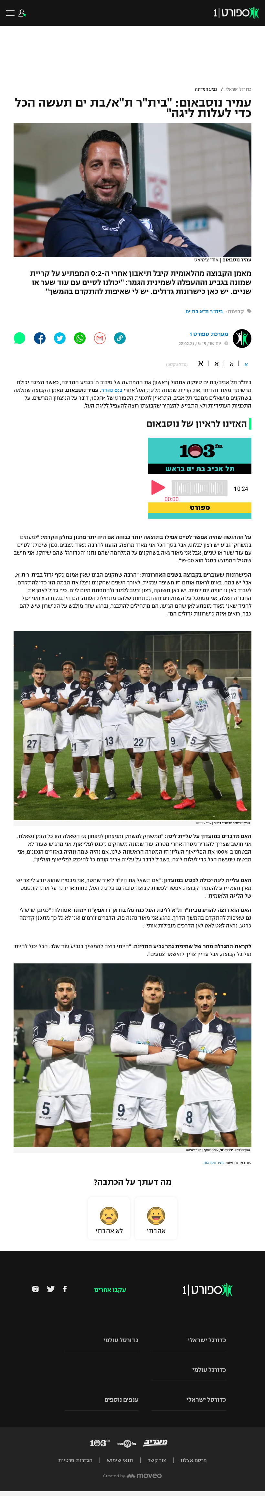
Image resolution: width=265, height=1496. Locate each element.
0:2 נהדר (111, 390)
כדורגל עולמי (209, 1370)
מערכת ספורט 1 (209, 334)
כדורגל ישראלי (238, 89)
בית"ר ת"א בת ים (204, 311)
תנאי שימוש (120, 1460)
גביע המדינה (206, 89)
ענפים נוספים (121, 1400)
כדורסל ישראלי (206, 1400)
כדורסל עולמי (121, 1340)
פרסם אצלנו (194, 1460)
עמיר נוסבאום (214, 1163)
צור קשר (157, 1460)
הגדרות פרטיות (75, 1460)
